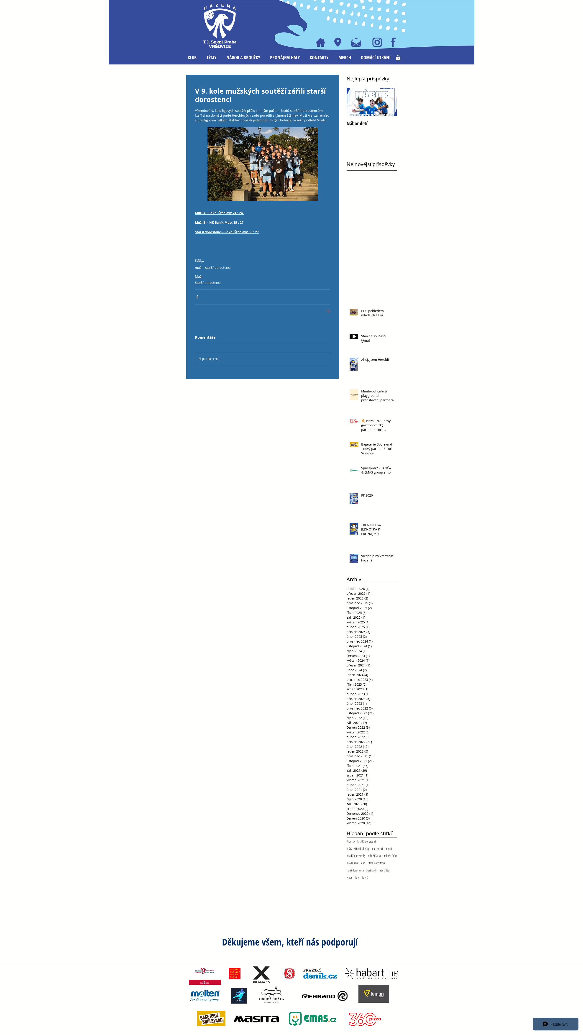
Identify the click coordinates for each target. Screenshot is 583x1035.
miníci (389, 848)
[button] (192, 57)
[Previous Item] (354, 102)
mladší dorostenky (356, 855)
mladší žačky (390, 855)
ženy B (365, 877)
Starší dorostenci (208, 282)
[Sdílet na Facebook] (197, 297)
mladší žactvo (374, 855)
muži (198, 267)
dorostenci (377, 848)
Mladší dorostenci (366, 841)
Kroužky (351, 841)
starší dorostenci (218, 267)
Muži (198, 276)
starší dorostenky (355, 870)
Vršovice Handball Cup (358, 848)
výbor (349, 877)
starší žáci (385, 870)
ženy (357, 877)
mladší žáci (352, 863)
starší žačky (371, 870)
